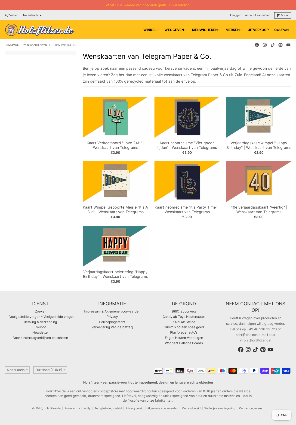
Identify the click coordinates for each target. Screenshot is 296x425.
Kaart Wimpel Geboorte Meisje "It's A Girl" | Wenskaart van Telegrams (115, 209)
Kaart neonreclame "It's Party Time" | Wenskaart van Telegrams (187, 209)
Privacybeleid (134, 408)
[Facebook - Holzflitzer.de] (257, 45)
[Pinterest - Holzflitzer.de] (281, 45)
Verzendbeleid (191, 408)
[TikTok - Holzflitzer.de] (273, 45)
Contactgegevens (250, 408)
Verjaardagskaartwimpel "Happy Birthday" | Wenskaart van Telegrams (258, 145)
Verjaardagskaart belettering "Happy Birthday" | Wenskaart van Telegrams (115, 274)
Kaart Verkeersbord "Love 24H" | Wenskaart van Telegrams (115, 145)
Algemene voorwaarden (162, 408)
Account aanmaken (257, 15)
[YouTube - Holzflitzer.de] (288, 45)
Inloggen (235, 15)
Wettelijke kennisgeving (219, 408)
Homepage (12, 45)
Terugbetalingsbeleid (108, 408)
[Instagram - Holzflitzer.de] (265, 45)
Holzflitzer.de (52, 408)
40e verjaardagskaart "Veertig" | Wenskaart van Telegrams (259, 209)
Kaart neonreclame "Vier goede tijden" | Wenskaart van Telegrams (187, 145)
